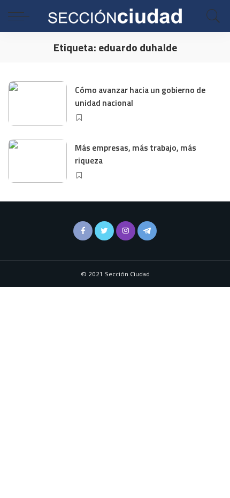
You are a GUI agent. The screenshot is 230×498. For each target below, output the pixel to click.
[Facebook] (83, 230)
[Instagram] (125, 230)
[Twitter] (104, 230)
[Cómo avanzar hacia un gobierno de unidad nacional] (37, 103)
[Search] (211, 16)
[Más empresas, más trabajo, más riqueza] (37, 161)
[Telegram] (147, 230)
